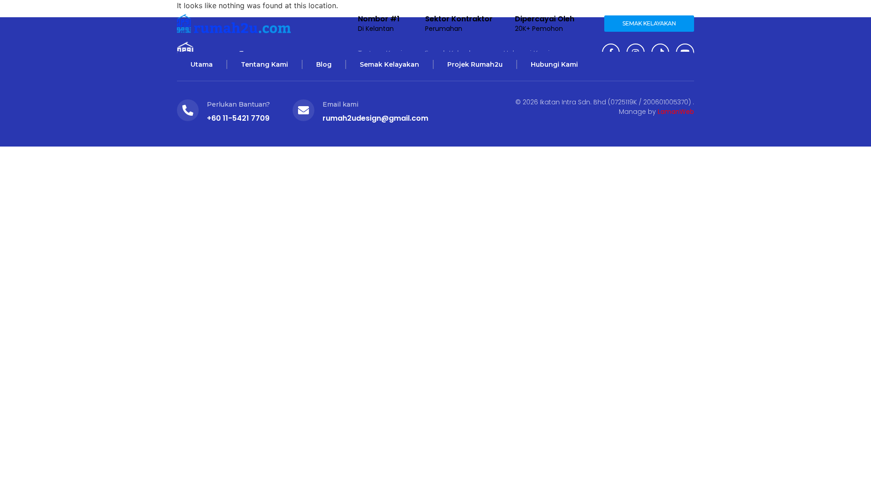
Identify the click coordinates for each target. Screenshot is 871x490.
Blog (324, 64)
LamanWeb (676, 111)
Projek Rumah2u (475, 64)
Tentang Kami (264, 64)
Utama (202, 64)
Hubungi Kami (554, 64)
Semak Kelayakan (389, 64)
